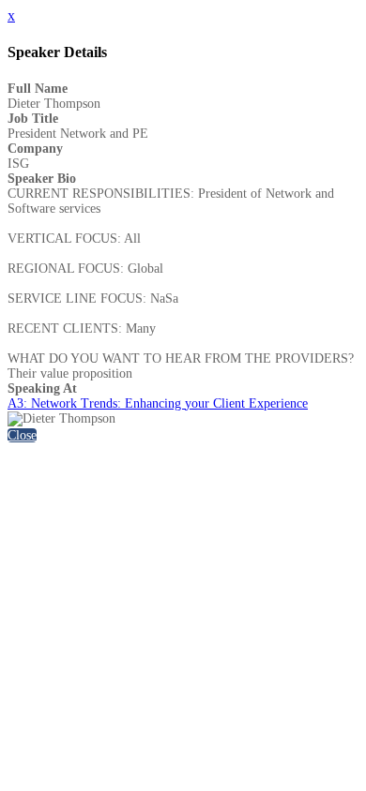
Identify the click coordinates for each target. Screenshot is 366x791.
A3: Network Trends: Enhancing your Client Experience (158, 403)
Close (22, 435)
